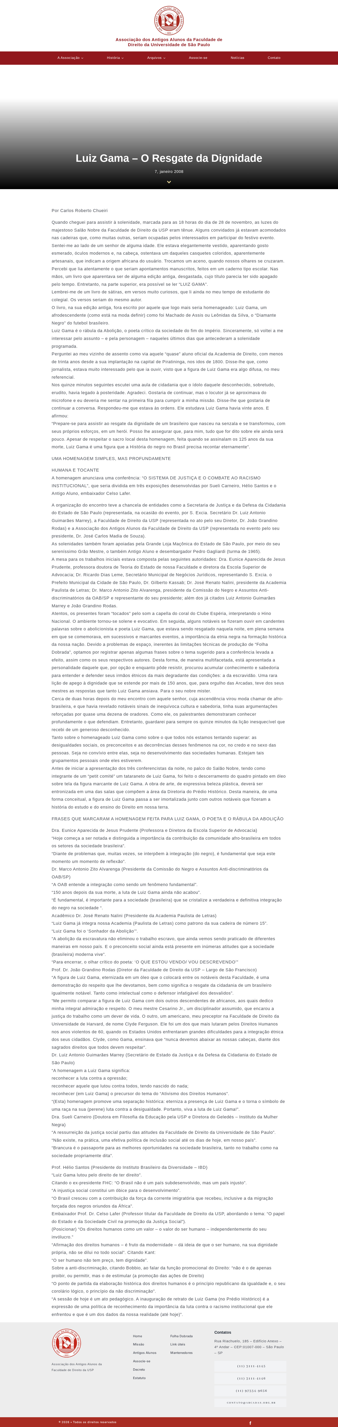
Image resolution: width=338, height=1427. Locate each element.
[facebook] (250, 1423)
